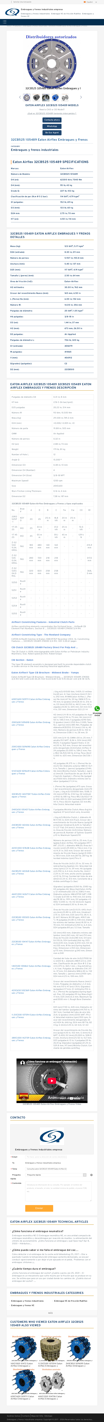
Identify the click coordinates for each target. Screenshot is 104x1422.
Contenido (16, 1183)
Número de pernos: (19, 258)
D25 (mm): (15, 270)
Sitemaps (48, 1416)
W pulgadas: (16, 352)
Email (14, 1157)
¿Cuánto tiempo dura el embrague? (34, 1269)
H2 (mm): (14, 328)
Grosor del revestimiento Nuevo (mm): (29, 293)
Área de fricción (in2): (21, 281)
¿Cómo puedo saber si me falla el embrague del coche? (45, 1250)
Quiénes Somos (13, 1416)
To (13, 1163)
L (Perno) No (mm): (19, 299)
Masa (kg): (15, 246)
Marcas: (15, 168)
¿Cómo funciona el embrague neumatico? (37, 1231)
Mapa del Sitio (37, 1416)
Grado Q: (15, 191)
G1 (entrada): (16, 346)
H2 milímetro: (17, 287)
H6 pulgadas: (16, 317)
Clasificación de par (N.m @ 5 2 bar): (29, 196)
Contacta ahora (52, 120)
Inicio (9, 26)
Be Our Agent (52, 132)
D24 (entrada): (17, 252)
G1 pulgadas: (17, 202)
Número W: (15, 305)
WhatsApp (52, 126)
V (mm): (14, 358)
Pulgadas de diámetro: (21, 311)
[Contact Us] (97, 711)
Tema (14, 1169)
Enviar (39, 1208)
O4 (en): (15, 180)
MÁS (50, 1313)
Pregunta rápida (15, 1177)
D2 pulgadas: (16, 334)
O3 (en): (14, 322)
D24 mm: (15, 213)
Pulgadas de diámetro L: (22, 340)
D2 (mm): (14, 369)
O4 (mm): (15, 185)
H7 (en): (15, 219)
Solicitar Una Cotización (22, 2)
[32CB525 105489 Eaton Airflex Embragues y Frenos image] (52, 62)
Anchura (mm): (17, 264)
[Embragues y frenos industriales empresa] (12, 12)
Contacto (26, 1416)
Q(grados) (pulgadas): (21, 363)
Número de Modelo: (20, 174)
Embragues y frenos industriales (35, 26)
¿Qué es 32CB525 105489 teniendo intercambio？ (52, 113)
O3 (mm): (15, 208)
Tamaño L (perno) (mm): (22, 275)
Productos (17, 26)
